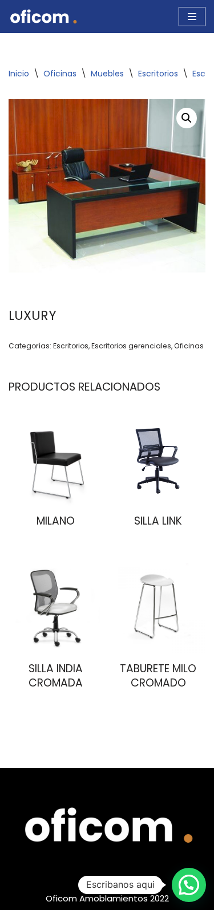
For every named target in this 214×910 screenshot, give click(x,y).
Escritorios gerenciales (131, 346)
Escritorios (158, 73)
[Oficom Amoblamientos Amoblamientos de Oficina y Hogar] (43, 16)
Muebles (107, 73)
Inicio (19, 73)
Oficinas (59, 73)
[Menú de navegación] (192, 16)
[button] (186, 118)
